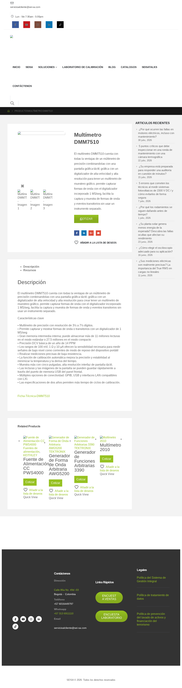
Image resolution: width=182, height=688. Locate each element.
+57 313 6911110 (63, 613)
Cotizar (29, 482)
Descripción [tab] (31, 266)
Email (98, 233)
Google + (91, 233)
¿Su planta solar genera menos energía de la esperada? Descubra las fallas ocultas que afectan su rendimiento (155, 231)
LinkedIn (84, 233)
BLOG (112, 67)
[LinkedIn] (49, 24)
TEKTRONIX (57, 451)
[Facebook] (15, 24)
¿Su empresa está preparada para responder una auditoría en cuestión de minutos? (155, 170)
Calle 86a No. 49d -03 (66, 589)
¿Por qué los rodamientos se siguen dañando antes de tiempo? (155, 211)
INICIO (16, 67)
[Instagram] (37, 24)
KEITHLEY (30, 455)
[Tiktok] (60, 24)
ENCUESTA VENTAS (109, 597)
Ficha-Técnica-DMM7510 (34, 396)
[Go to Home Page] (8, 111)
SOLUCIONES (46, 67)
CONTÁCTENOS (22, 86)
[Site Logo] (18, 43)
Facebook (76, 233)
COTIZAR (86, 218)
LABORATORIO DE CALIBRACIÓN (82, 67)
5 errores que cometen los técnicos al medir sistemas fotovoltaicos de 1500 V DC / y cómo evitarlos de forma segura (155, 190)
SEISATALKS (149, 67)
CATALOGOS (128, 67)
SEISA (29, 67)
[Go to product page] (34, 441)
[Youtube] (26, 24)
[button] (12, 103)
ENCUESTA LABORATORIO (111, 616)
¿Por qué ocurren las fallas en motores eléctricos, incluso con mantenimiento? (156, 133)
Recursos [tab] (29, 270)
